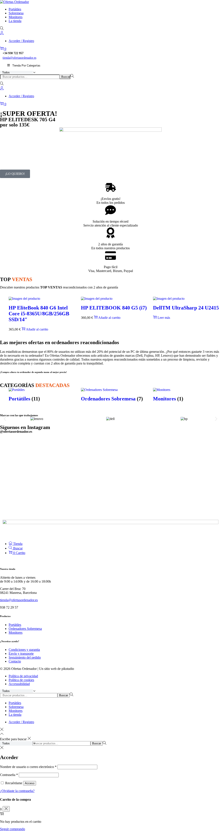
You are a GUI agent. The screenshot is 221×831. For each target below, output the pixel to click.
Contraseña (9, 775)
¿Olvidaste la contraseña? (17, 791)
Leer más (164, 317)
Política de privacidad (23, 676)
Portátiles (15, 625)
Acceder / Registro (21, 41)
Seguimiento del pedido (25, 657)
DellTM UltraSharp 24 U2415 (186, 308)
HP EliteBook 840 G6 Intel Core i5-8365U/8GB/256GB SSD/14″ (39, 313)
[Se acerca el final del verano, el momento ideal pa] (83, 473)
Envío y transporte (21, 653)
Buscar (65, 76)
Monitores (15, 632)
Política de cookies (21, 680)
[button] (5, 418)
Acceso (29, 783)
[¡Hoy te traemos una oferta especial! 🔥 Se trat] (27, 471)
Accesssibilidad (19, 684)
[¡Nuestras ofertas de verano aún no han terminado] (138, 469)
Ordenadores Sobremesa (25, 628)
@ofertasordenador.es (16, 431)
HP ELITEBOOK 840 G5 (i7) (114, 308)
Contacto (15, 661)
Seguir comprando (12, 829)
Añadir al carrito (37, 329)
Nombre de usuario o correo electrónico (28, 767)
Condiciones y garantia (24, 649)
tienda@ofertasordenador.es (19, 57)
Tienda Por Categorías (26, 65)
